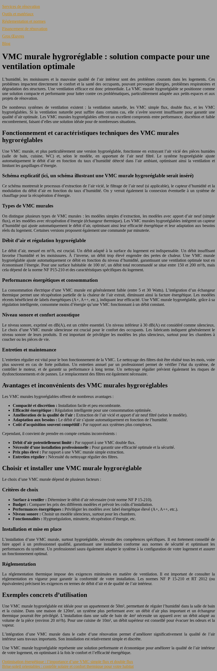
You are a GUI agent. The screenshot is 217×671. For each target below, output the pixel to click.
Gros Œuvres (13, 36)
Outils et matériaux (18, 14)
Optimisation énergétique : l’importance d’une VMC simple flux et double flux (67, 661)
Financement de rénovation (24, 28)
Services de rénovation (21, 6)
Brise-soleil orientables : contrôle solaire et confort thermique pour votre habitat (68, 666)
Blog (6, 43)
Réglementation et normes (24, 21)
